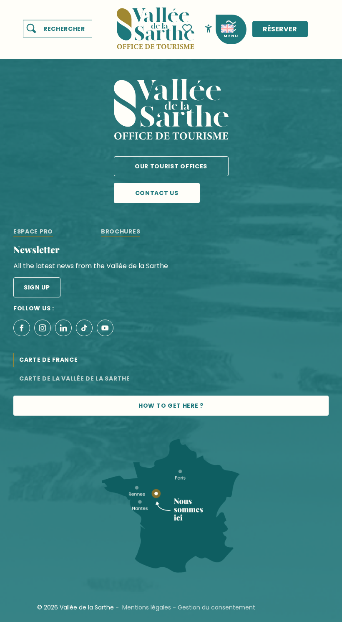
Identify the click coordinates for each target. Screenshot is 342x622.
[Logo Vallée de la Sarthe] (171, 111)
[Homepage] (155, 23)
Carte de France (48, 359)
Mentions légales (146, 607)
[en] (227, 29)
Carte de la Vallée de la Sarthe (74, 378)
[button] (57, 28)
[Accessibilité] (209, 28)
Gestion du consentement (216, 607)
